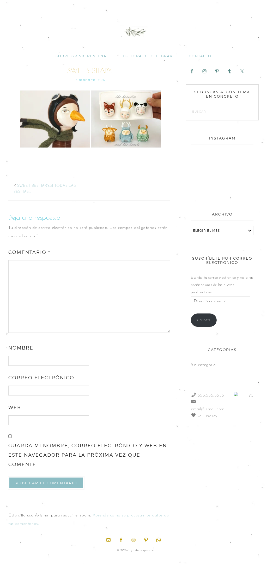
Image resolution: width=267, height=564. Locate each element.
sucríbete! (203, 320)
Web (14, 407)
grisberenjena (133, 32)
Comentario (29, 252)
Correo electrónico (41, 377)
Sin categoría (203, 365)
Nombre (20, 348)
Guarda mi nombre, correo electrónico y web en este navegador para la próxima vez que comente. (87, 455)
